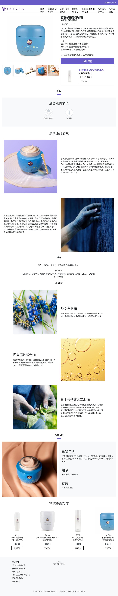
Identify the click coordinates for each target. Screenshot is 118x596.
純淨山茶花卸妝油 (17, 539)
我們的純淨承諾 (102, 10)
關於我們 (42, 10)
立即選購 (87, 61)
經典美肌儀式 (75, 10)
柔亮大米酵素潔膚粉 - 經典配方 (47, 539)
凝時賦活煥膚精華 (52, 10)
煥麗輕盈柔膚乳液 (64, 10)
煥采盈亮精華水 (85, 73)
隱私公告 (71, 591)
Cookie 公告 (81, 591)
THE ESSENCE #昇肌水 (88, 10)
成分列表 (59, 283)
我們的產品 (112, 10)
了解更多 (84, 81)
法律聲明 (62, 591)
